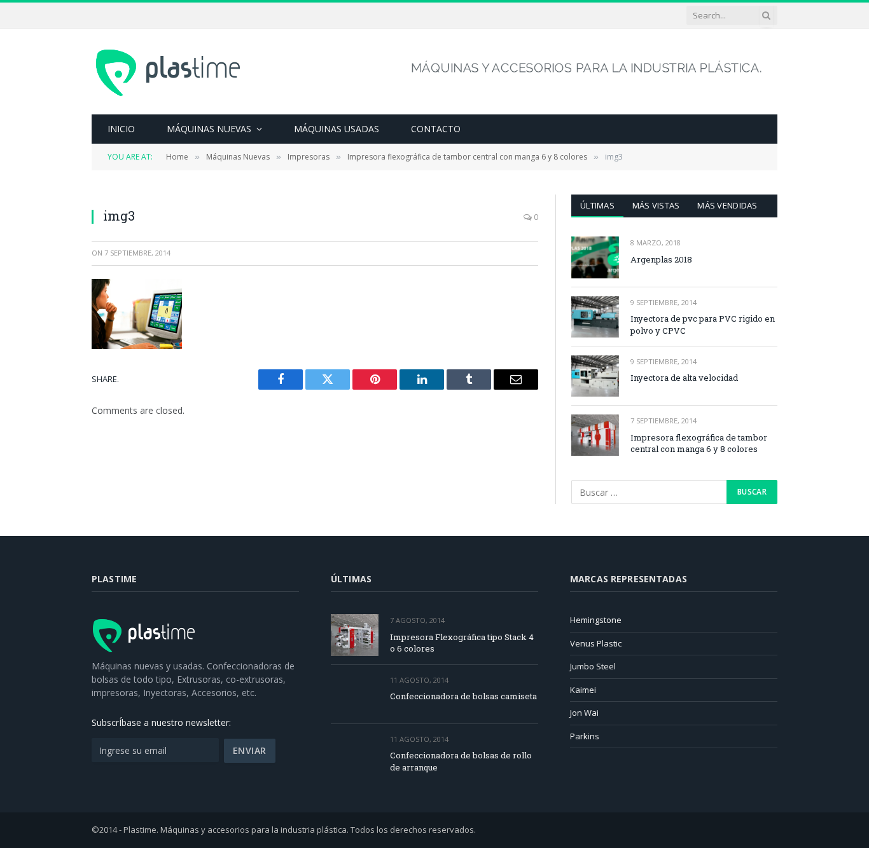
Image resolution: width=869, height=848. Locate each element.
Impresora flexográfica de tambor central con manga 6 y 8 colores (698, 443)
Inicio (121, 129)
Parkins (584, 736)
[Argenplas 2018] (595, 257)
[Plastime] (169, 71)
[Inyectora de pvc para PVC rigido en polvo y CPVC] (595, 317)
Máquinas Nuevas (209, 129)
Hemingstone (596, 620)
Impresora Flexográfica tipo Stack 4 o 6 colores (462, 643)
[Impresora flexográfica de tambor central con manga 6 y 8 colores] (595, 435)
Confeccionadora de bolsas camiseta (463, 696)
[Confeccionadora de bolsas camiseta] (355, 694)
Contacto (436, 129)
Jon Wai (584, 712)
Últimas (597, 205)
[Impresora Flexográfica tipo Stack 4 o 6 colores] (355, 634)
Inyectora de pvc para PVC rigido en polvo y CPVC (702, 324)
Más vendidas (727, 205)
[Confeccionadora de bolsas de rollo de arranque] (355, 753)
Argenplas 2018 (661, 259)
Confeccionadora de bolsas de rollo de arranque (461, 761)
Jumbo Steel (593, 666)
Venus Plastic (596, 643)
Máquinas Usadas (336, 129)
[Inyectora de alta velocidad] (595, 376)
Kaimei (583, 689)
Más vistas (656, 205)
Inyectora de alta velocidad (684, 377)
